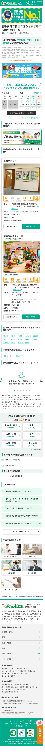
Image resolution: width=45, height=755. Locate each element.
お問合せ (24, 673)
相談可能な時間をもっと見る (22, 113)
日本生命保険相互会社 (7, 710)
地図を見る (17, 289)
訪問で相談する (10, 466)
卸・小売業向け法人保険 (10, 687)
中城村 (13, 339)
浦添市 (20, 339)
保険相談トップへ (8, 669)
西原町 (27, 339)
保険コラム (31, 671)
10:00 (22, 102)
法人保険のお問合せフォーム (11, 692)
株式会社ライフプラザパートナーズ (21, 714)
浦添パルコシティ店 (13, 235)
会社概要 (4, 700)
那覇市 (13, 343)
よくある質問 (15, 673)
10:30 (22, 109)
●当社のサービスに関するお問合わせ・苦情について (21, 739)
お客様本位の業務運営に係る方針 (9, 702)
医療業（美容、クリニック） (29, 687)
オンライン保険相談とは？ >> (32, 118)
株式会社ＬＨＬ (5, 712)
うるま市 (6, 339)
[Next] (41, 379)
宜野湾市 (35, 336)
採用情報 (9, 700)
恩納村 (35, 339)
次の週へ (36, 93)
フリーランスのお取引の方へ (8, 703)
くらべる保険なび (29, 712)
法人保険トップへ (8, 684)
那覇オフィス (10, 160)
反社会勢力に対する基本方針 (25, 702)
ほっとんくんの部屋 (8, 676)
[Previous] (1, 379)
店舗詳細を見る (11, 226)
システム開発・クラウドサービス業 (14, 689)
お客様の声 (5, 673)
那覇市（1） (7, 356)
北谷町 (13, 336)
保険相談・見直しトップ (9, 597)
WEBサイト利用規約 (26, 721)
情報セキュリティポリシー (13, 723)
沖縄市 (20, 336)
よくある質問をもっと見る (22, 532)
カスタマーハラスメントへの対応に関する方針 (27, 703)
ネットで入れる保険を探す (14, 476)
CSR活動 (14, 700)
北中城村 (28, 336)
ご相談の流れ (21, 671)
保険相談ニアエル (20, 712)
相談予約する (30, 226)
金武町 (27, 343)
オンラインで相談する (12, 460)
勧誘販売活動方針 (21, 700)
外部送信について (21, 726)
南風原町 (21, 343)
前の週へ (7, 93)
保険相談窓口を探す (24, 597)
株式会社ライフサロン (7, 714)
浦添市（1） (20, 356)
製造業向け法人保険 (21, 684)
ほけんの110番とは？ (9, 671)
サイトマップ (14, 721)
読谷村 (5, 336)
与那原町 (6, 343)
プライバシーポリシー (30, 723)
